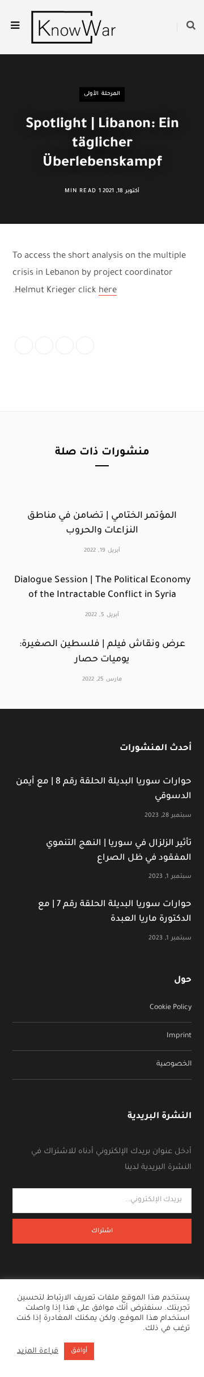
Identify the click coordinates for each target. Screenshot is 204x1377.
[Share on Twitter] (44, 345)
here (108, 291)
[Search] (186, 27)
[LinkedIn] (65, 345)
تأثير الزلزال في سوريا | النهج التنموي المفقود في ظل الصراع (119, 851)
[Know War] (73, 27)
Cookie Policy (171, 1008)
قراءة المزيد (37, 1352)
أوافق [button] (79, 1351)
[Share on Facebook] (24, 345)
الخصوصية (174, 1064)
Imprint (179, 1036)
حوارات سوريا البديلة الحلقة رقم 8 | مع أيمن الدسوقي (104, 789)
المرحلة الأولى (102, 94)
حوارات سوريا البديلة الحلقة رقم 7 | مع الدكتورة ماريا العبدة (115, 912)
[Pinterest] (85, 345)
